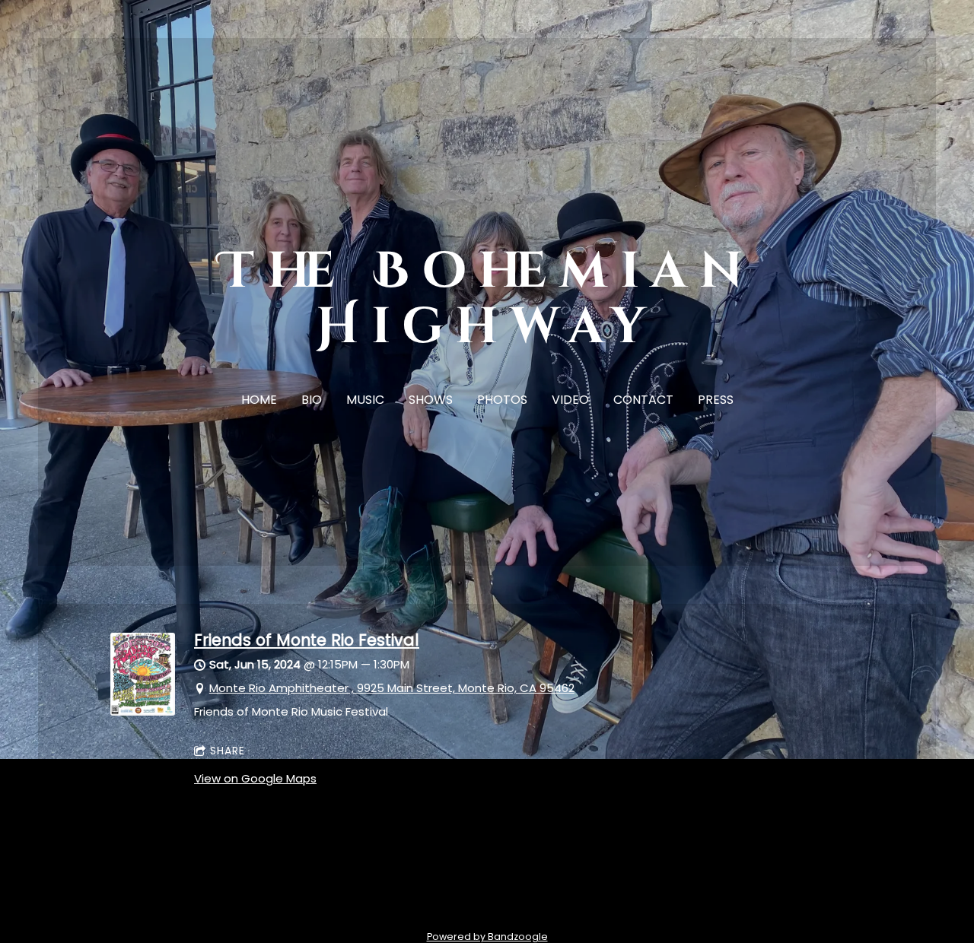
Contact (643, 399)
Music (365, 399)
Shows (431, 399)
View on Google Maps (255, 778)
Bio (311, 399)
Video (570, 399)
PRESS (716, 399)
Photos (502, 399)
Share (227, 750)
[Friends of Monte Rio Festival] (142, 711)
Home (259, 399)
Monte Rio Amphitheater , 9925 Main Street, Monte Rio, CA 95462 (392, 688)
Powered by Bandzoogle (487, 936)
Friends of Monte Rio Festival (306, 640)
